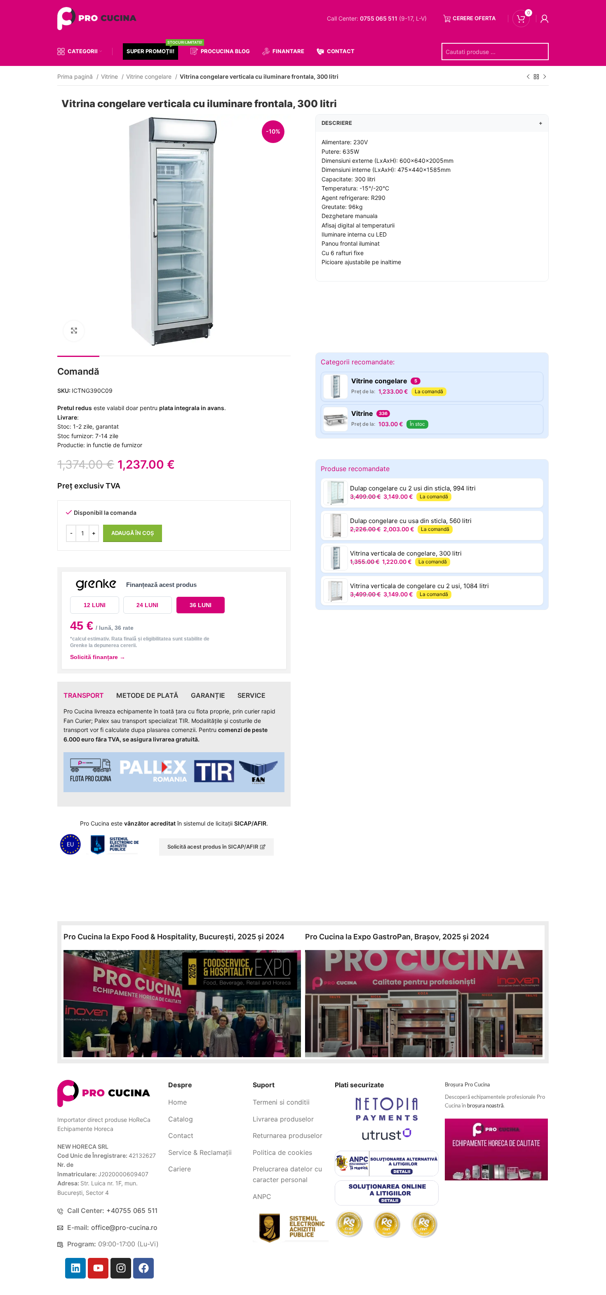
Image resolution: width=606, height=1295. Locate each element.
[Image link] (103, 1092)
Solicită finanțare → (97, 657)
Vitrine (110, 76)
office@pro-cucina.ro (124, 1227)
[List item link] (207, 1102)
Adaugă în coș (132, 533)
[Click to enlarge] (73, 331)
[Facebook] (143, 1268)
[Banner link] (182, 1003)
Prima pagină (75, 76)
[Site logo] (98, 17)
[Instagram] (120, 1268)
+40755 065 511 (131, 1210)
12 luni (95, 605)
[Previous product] (528, 77)
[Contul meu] (544, 18)
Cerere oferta (474, 18)
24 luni (147, 605)
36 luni (200, 605)
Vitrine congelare (149, 76)
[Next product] (544, 77)
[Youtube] (98, 1268)
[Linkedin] (75, 1268)
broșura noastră (485, 1106)
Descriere (432, 123)
